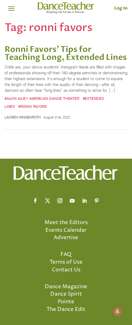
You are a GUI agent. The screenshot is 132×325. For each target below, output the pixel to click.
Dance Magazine (66, 286)
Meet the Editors (66, 222)
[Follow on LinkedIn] (84, 201)
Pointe (66, 301)
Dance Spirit (66, 294)
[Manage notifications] (117, 311)
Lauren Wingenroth (23, 117)
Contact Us (66, 269)
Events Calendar (66, 230)
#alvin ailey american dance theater (42, 98)
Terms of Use (66, 262)
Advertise (66, 237)
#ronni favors (32, 106)
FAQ (66, 254)
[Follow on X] (47, 201)
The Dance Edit (66, 309)
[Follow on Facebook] (35, 201)
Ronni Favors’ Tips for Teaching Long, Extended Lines (66, 53)
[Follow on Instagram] (60, 201)
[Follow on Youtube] (72, 201)
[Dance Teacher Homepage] (66, 8)
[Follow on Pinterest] (97, 201)
